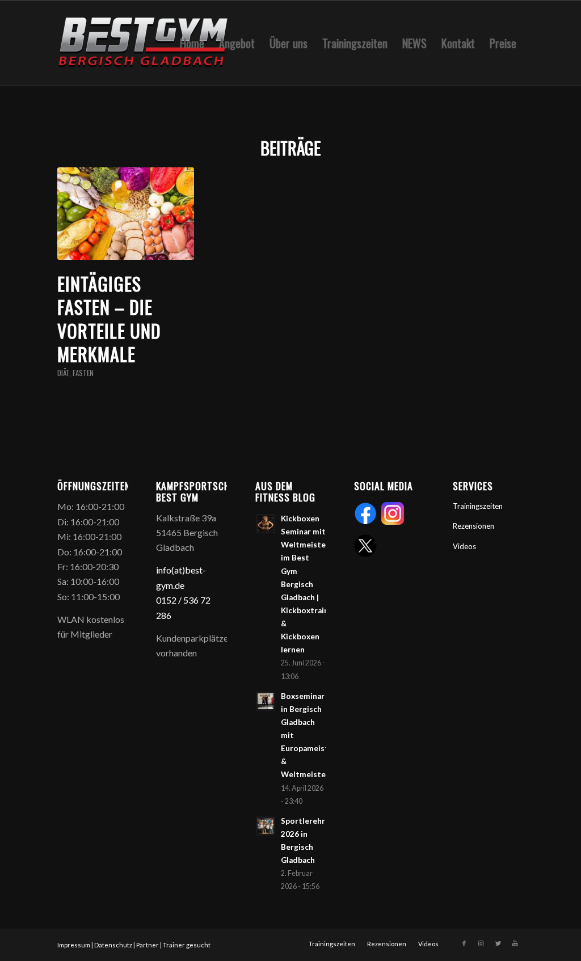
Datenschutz (113, 945)
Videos (464, 546)
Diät (63, 373)
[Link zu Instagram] (481, 943)
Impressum (73, 945)
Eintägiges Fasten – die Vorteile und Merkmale (109, 319)
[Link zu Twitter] (498, 943)
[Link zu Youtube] (515, 943)
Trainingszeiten (478, 506)
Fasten (83, 373)
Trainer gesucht (186, 945)
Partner (147, 945)
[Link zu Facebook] (464, 943)
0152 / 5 (172, 600)
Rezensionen (473, 525)
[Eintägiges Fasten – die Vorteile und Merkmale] (125, 213)
